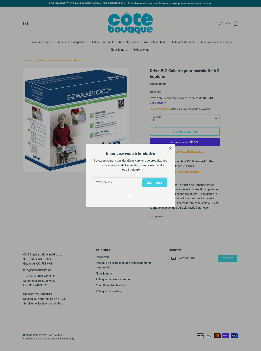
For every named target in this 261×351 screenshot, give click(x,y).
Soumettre (154, 182)
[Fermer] (170, 148)
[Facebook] (130, 196)
